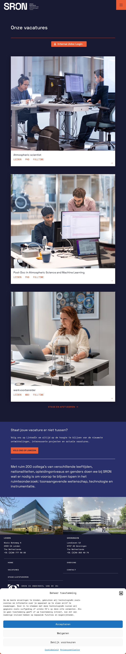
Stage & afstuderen (18, 577)
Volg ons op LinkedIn (24, 450)
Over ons (71, 562)
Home (10, 562)
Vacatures (13, 570)
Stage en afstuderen (61, 407)
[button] (121, 593)
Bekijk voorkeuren (63, 642)
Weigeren (63, 633)
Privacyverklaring (70, 649)
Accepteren (63, 624)
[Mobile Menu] (121, 5)
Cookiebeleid (52, 649)
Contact (71, 570)
